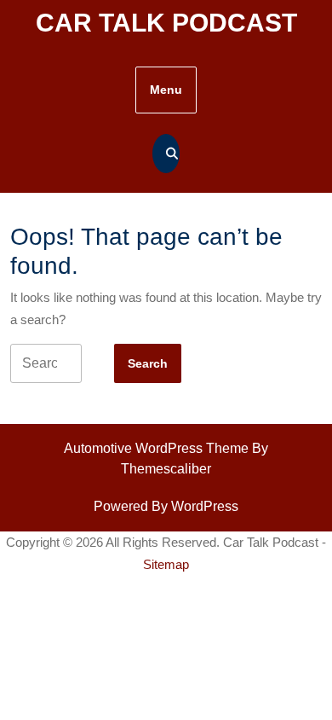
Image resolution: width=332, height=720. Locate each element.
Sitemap (166, 564)
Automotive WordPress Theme (156, 448)
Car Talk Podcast (166, 23)
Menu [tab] (166, 89)
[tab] (147, 363)
